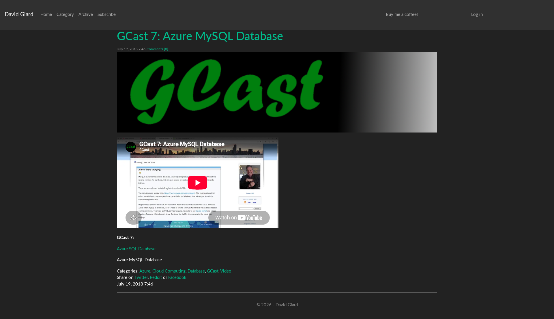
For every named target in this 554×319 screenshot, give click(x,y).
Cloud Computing (169, 271)
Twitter (141, 277)
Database (196, 271)
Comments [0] (157, 49)
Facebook (177, 277)
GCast (212, 271)
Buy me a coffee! (402, 14)
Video (225, 271)
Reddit (156, 277)
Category (65, 14)
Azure (144, 271)
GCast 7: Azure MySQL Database (200, 36)
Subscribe (107, 14)
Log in (477, 14)
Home (46, 14)
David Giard (19, 14)
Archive (85, 14)
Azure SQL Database (136, 249)
